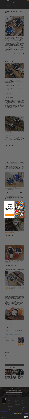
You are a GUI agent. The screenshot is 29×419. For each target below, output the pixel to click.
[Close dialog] (24, 202)
